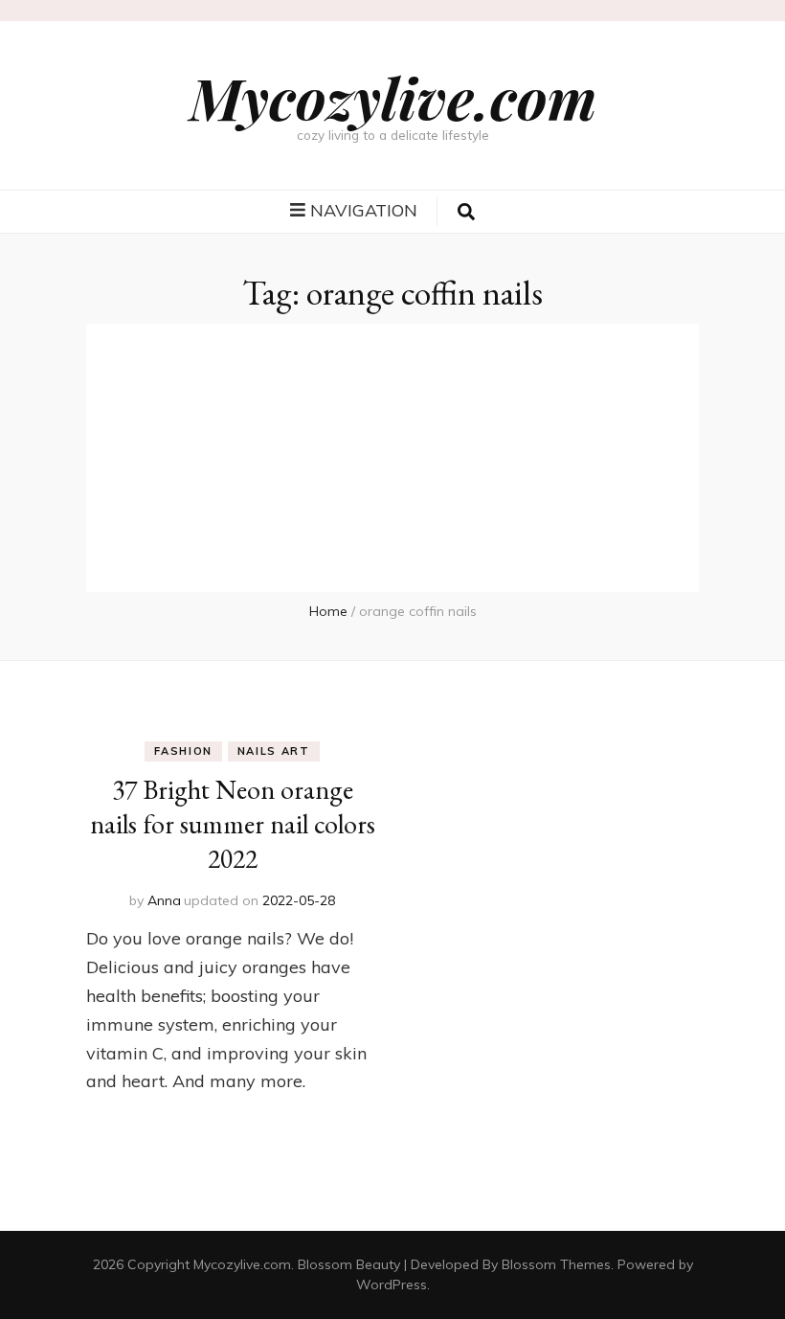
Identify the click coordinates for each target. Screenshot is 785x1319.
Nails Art (273, 751)
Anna (164, 900)
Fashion (183, 751)
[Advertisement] (392, 458)
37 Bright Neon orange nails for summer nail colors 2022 (232, 824)
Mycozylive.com (393, 96)
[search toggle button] (466, 211)
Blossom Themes (556, 1264)
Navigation (363, 210)
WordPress (391, 1284)
